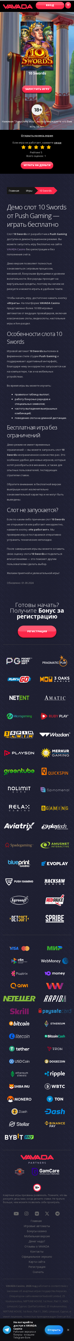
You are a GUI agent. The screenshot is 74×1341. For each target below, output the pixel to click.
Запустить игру (37, 89)
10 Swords (45, 190)
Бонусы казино (37, 1231)
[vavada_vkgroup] (37, 1213)
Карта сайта (37, 1262)
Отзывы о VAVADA (36, 1246)
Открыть (54, 1330)
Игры (29, 190)
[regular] (36, 147)
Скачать (38, 1272)
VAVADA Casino (16, 249)
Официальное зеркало (37, 1256)
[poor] (30, 147)
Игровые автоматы (37, 1226)
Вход (50, 5)
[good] (42, 147)
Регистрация (37, 631)
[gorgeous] (49, 147)
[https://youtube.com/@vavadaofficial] (16, 1213)
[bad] (23, 147)
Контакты (36, 1251)
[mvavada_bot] (57, 1213)
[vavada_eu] (47, 1213)
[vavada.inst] (26, 1213)
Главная (14, 190)
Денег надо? (37, 1241)
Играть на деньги (37, 165)
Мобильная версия (37, 1236)
